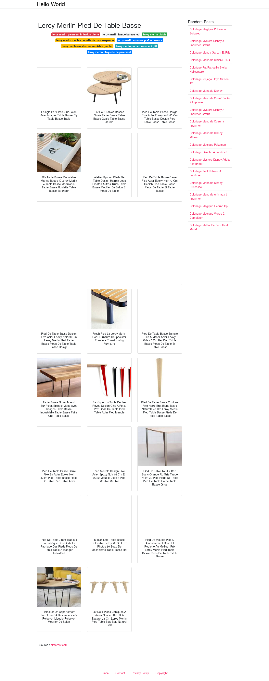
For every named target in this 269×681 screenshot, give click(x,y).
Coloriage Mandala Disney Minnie (206, 135)
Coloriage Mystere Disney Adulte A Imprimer (210, 162)
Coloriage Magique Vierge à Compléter (207, 215)
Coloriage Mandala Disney (206, 91)
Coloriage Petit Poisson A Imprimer (205, 173)
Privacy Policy (140, 673)
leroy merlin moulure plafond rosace (140, 40)
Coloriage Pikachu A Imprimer (208, 152)
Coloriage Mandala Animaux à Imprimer (208, 196)
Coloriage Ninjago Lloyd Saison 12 (209, 81)
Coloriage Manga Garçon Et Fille (210, 52)
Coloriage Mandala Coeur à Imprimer (207, 123)
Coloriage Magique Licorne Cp (209, 206)
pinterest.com (59, 645)
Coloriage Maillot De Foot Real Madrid (209, 227)
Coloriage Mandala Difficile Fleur (210, 60)
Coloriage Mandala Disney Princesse (206, 185)
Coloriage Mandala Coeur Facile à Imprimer (210, 100)
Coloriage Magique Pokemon (208, 144)
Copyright (162, 673)
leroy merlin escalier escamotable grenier (87, 46)
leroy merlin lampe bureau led (121, 34)
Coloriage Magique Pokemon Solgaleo (208, 31)
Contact (120, 673)
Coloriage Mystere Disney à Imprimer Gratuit (207, 43)
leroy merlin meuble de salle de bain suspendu (85, 40)
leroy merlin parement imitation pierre (75, 34)
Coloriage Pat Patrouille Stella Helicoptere (208, 69)
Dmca (105, 673)
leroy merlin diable (154, 34)
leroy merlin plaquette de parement (109, 52)
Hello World (51, 3)
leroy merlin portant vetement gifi (136, 46)
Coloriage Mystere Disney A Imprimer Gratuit (207, 112)
